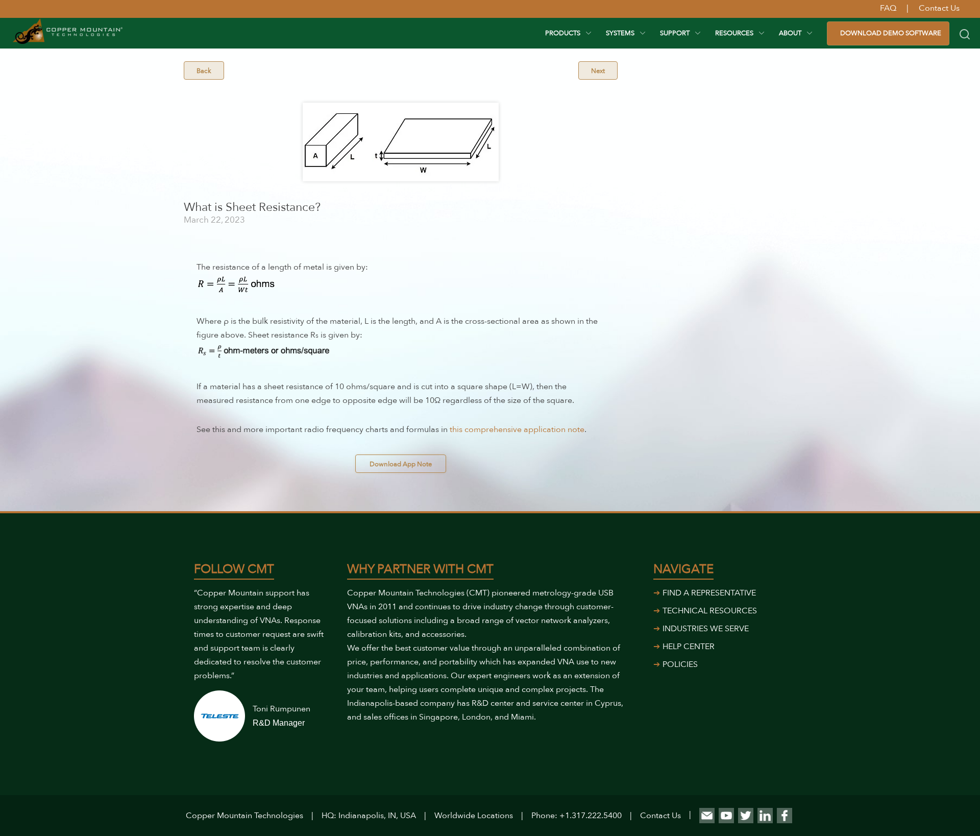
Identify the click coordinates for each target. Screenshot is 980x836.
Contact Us (660, 815)
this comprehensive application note (517, 429)
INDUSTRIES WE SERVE (706, 628)
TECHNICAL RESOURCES (710, 610)
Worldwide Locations (473, 815)
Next (598, 71)
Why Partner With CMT (420, 569)
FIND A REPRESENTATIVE (709, 593)
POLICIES (680, 664)
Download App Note (400, 464)
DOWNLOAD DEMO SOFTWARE (890, 33)
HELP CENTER (689, 646)
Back (204, 71)
